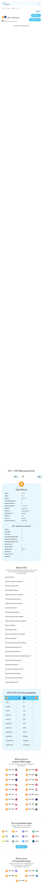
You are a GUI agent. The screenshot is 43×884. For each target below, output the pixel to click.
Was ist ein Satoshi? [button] (10, 638)
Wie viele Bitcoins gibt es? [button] (12, 612)
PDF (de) (24, 513)
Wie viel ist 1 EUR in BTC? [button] (12, 586)
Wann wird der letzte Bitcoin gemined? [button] (15, 621)
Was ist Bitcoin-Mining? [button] (11, 590)
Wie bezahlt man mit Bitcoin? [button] (13, 673)
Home (3, 8)
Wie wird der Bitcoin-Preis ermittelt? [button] (15, 634)
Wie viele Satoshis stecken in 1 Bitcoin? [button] (16, 642)
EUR (37, 11)
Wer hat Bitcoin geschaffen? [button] (13, 599)
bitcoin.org (24, 508)
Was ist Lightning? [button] (10, 625)
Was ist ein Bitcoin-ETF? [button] (12, 682)
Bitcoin (13, 8)
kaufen (35, 15)
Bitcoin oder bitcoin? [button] (11, 607)
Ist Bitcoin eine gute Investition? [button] (14, 603)
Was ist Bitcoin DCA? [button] (11, 629)
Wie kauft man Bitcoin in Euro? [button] (13, 660)
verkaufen (34, 20)
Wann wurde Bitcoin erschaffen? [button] (14, 594)
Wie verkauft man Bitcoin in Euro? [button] (14, 669)
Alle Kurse (21, 847)
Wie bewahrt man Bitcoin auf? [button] (13, 647)
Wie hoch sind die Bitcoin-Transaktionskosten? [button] (18, 656)
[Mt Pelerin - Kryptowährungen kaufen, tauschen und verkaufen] (6, 3)
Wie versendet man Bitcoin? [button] (13, 651)
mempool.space (25, 510)
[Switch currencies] (23, 476)
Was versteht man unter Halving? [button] (14, 616)
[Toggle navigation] (38, 4)
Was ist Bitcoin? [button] (9, 577)
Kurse (8, 8)
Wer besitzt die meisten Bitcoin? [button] (14, 678)
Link (22, 515)
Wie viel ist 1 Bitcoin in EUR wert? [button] (14, 581)
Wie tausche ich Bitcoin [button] (11, 664)
